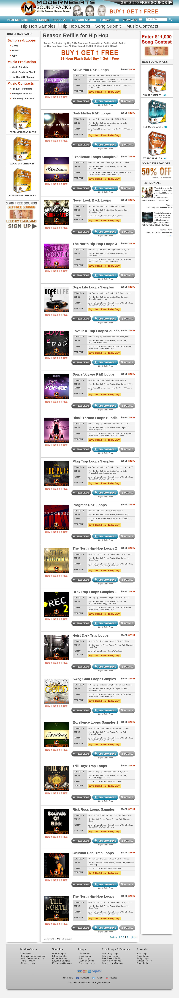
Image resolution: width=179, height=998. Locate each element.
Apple (95, 85)
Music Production (21, 62)
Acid (90, 85)
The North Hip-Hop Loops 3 (95, 244)
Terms (23, 961)
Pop (89, 80)
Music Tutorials (20, 67)
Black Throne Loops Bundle (95, 418)
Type (14, 55)
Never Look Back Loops (92, 200)
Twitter (98, 978)
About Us (59, 19)
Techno (119, 80)
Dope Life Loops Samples (93, 287)
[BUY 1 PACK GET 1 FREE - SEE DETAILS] (157, 77)
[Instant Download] (46, 82)
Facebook (84, 978)
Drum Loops (84, 954)
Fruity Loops (143, 958)
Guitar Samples (59, 958)
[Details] (67, 82)
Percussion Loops (86, 963)
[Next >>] (134, 937)
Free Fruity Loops (110, 954)
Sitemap (24, 963)
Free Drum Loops (110, 956)
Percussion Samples (62, 963)
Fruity (90, 87)
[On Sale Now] (156, 179)
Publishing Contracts (23, 98)
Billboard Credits (83, 19)
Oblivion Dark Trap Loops (93, 853)
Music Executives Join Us (32, 958)
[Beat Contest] (156, 58)
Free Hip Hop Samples (112, 963)
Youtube (112, 978)
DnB (99, 81)
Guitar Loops (84, 958)
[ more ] (169, 235)
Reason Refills (112, 85)
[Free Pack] (56, 97)
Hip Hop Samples (38, 26)
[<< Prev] (113, 937)
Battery (121, 172)
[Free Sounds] (144, 2)
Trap (118, 81)
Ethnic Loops (84, 956)
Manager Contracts (22, 93)
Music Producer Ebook (23, 72)
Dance (106, 80)
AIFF (121, 85)
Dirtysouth (92, 81)
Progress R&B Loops (90, 505)
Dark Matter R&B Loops (92, 113)
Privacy (31, 961)
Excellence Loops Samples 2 (95, 722)
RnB (101, 80)
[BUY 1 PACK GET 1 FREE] (56, 81)
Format (15, 50)
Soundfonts (98, 87)
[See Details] (22, 117)
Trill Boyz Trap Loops (90, 766)
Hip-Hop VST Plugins (23, 77)
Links (32, 963)
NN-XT (103, 174)
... (129, 937)
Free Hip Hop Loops (111, 961)
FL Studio (102, 85)
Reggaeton (111, 81)
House (104, 81)
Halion (97, 174)
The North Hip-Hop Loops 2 (95, 548)
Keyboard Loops (86, 961)
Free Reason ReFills (111, 958)
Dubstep (99, 645)
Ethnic (125, 80)
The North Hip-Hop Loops (93, 896)
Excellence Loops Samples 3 (95, 157)
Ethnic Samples (59, 956)
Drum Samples (59, 954)
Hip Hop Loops (75, 26)
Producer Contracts (22, 88)
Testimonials (109, 19)
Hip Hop (96, 80)
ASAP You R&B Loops (91, 70)
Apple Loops (143, 956)
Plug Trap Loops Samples (93, 461)
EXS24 (128, 172)
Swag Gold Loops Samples (94, 679)
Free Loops (39, 19)
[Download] (148, 77)
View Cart (130, 19)
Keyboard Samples (61, 961)
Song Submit (108, 26)
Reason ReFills (144, 961)
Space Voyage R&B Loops (94, 374)
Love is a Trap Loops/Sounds (96, 331)
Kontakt (91, 174)
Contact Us (25, 954)
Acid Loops (142, 954)
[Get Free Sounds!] (21, 228)
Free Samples (17, 19)
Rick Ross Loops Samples (94, 809)
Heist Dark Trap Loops (91, 635)
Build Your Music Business (32, 956)
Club (130, 80)
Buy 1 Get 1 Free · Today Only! (104, 91)
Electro (112, 80)
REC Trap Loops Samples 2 (94, 592)
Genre (15, 45)
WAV (125, 85)
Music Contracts (142, 26)
